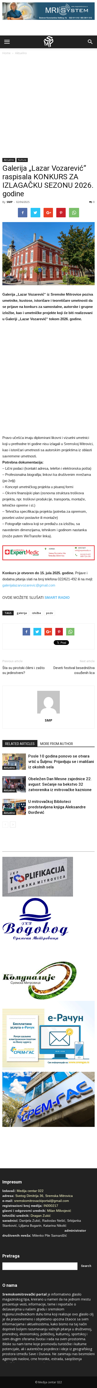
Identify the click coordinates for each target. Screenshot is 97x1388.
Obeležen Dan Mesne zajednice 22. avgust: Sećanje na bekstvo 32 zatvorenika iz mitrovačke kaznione (60, 784)
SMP (9, 202)
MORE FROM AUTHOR (56, 744)
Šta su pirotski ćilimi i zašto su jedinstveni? (23, 670)
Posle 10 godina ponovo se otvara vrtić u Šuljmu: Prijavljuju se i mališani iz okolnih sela (61, 761)
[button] (90, 41)
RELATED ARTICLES (20, 744)
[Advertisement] (48, 107)
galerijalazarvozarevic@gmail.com (28, 585)
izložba (36, 613)
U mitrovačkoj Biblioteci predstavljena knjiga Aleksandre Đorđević (57, 807)
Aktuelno (21, 53)
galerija (22, 613)
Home (6, 53)
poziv (49, 613)
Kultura (22, 160)
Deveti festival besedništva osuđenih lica (74, 670)
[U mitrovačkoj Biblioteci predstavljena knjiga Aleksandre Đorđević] (14, 807)
